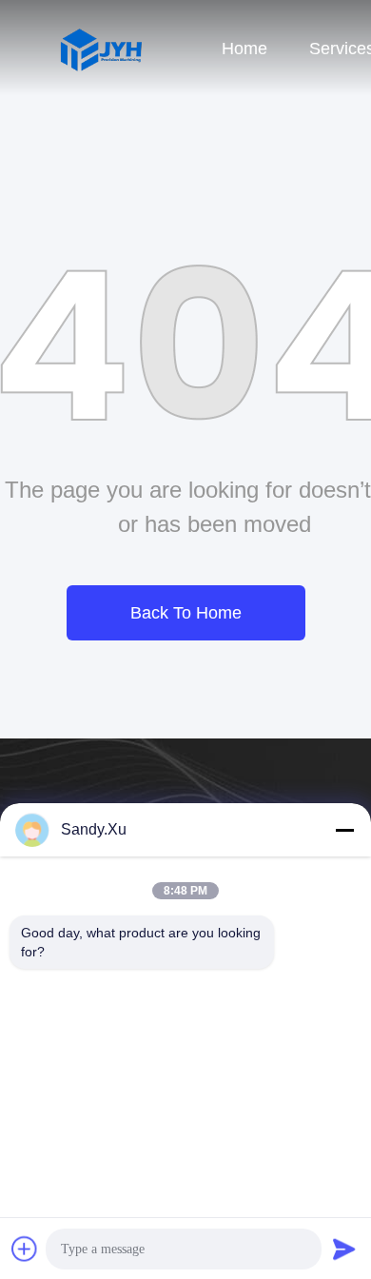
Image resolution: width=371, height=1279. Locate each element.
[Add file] (24, 1248)
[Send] (344, 1248)
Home (244, 48)
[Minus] (344, 829)
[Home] (100, 47)
